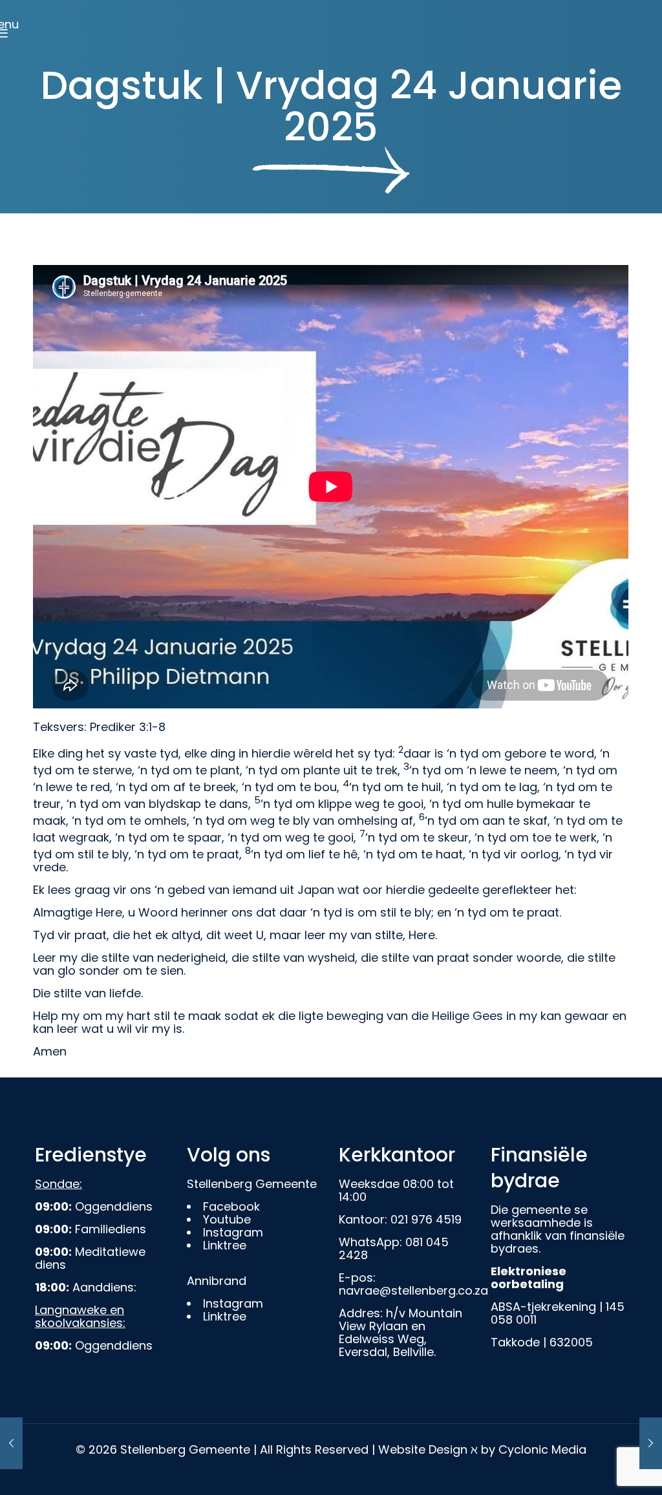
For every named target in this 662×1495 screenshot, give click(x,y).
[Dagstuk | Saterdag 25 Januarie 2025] (650, 1443)
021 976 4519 (426, 1219)
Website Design (422, 1449)
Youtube (227, 1219)
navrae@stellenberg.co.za (413, 1290)
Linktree (224, 1245)
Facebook (231, 1206)
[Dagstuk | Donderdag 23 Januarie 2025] (11, 1443)
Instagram (233, 1232)
